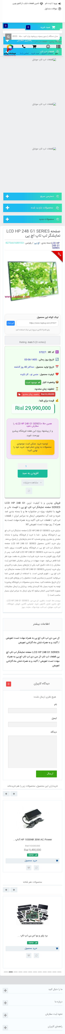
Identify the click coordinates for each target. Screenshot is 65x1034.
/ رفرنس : (28, 243)
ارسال (50, 773)
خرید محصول (31, 861)
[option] (32, 836)
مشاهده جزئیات (30, 483)
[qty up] (44, 466)
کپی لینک (10, 323)
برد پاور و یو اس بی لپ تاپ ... (32, 936)
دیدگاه (54, 732)
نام (55, 705)
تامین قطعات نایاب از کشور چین (25, 3)
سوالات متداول (51, 8)
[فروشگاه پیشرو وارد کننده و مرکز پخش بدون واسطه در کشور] (10, 50)
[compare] (29, 491)
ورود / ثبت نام (51, 3)
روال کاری (32, 11)
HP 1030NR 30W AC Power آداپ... (32, 840)
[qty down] (37, 466)
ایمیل (54, 718)
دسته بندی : (45, 243)
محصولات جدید (46, 219)
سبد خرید (39, 27)
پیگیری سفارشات (32, 18)
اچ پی (37, 243)
